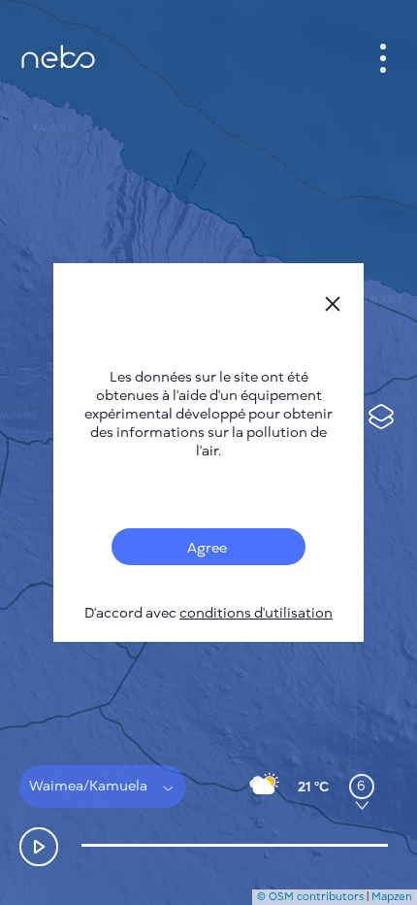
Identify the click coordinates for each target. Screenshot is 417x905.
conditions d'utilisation (256, 613)
